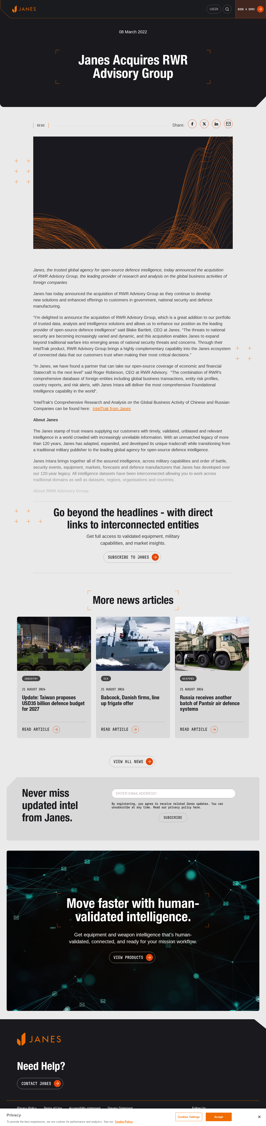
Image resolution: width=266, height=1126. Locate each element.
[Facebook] (192, 123)
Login (213, 9)
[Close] (259, 1116)
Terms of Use (53, 1108)
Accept (218, 1116)
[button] (227, 9)
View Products (128, 957)
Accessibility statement (84, 1108)
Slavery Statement (120, 1108)
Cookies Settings (189, 1116)
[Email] (228, 123)
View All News (128, 761)
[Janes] (24, 9)
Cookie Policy (124, 1121)
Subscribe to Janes (128, 557)
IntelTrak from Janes (112, 408)
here (196, 807)
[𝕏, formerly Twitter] (204, 123)
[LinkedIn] (216, 123)
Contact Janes (36, 1083)
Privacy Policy (27, 1108)
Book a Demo (246, 9)
